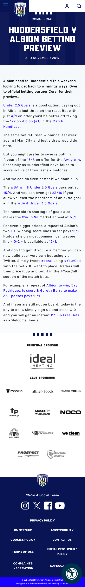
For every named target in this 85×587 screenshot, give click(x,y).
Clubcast (64, 583)
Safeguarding (62, 566)
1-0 (14, 231)
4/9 (14, 116)
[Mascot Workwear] (42, 412)
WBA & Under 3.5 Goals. (38, 203)
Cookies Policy (23, 540)
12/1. (53, 241)
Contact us (62, 540)
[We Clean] (71, 433)
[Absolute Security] (56, 454)
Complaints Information (23, 566)
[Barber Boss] (71, 391)
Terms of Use (23, 552)
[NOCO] (71, 412)
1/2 (13, 121)
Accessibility (62, 530)
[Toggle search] (79, 6)
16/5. (74, 217)
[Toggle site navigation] (6, 6)
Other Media (41, 583)
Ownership (23, 530)
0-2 (17, 241)
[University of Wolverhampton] (42, 433)
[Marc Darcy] (14, 433)
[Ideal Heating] (42, 361)
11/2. (76, 231)
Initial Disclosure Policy (62, 552)
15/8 (31, 160)
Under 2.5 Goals (17, 105)
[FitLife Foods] (42, 391)
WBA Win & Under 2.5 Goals (34, 187)
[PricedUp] (14, 412)
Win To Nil (30, 217)
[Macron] (14, 391)
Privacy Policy (42, 520)
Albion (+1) (31, 121)
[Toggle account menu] (67, 6)
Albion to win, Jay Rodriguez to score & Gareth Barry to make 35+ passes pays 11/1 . (40, 290)
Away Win (72, 160)
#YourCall (72, 261)
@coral (46, 261)
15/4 (7, 193)
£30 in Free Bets (65, 315)
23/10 (57, 193)
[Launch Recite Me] (71, 573)
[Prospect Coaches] (28, 454)
